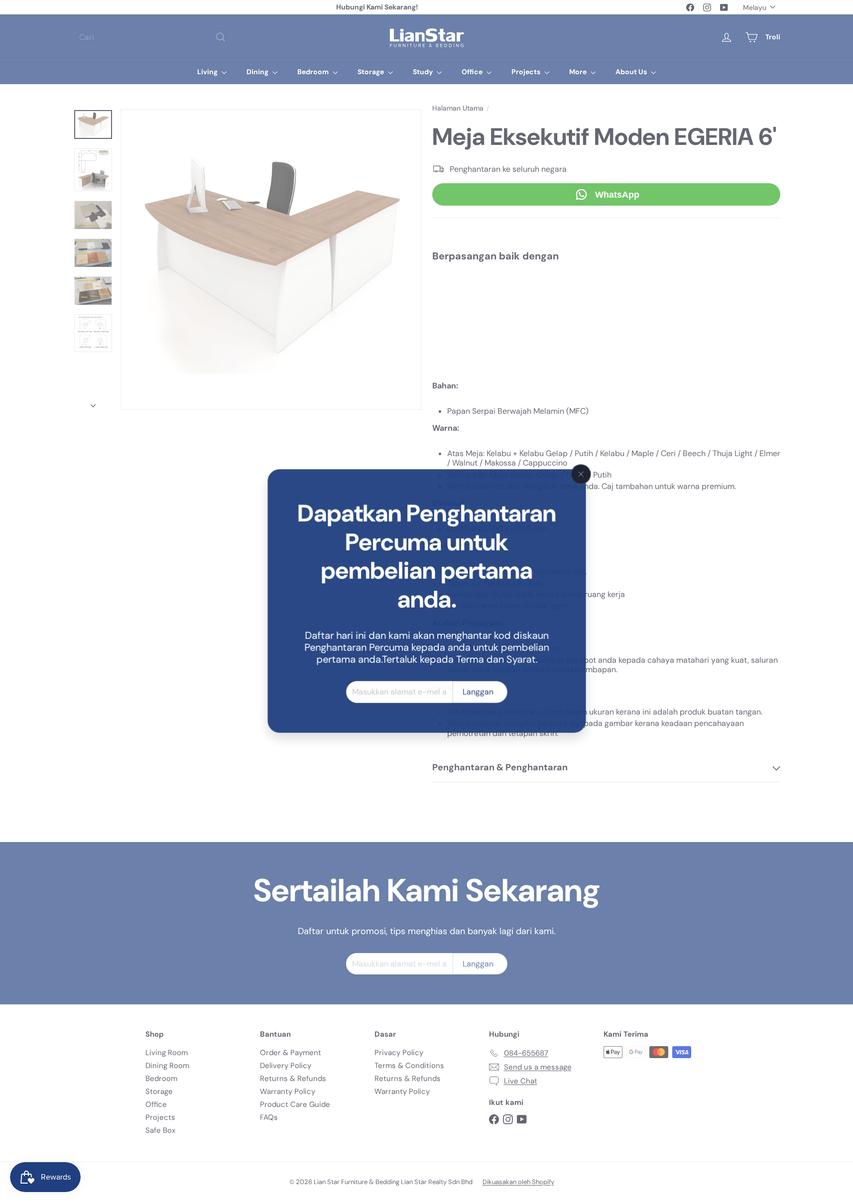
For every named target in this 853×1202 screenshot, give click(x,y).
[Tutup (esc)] (581, 474)
